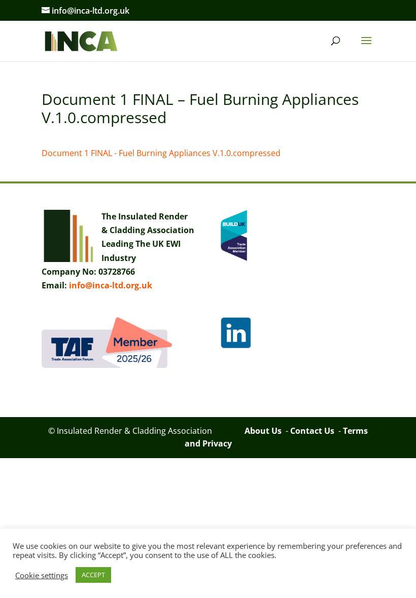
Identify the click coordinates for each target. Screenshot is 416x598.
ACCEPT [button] (93, 574)
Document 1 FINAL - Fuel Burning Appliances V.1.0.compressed (161, 153)
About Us (263, 430)
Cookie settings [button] (41, 575)
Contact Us (312, 430)
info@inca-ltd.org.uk (110, 285)
